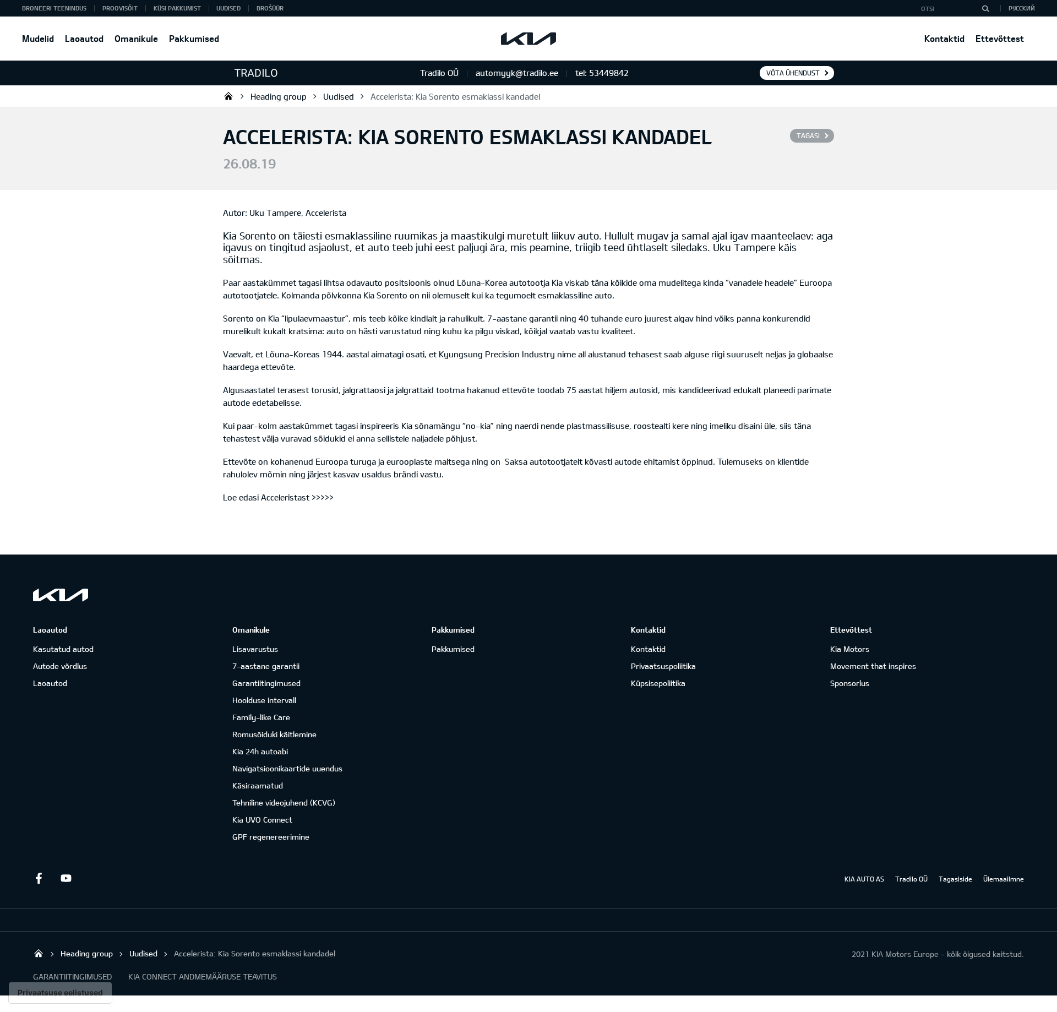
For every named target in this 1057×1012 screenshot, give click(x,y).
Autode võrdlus (60, 666)
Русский (1022, 8)
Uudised (228, 8)
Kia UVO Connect (262, 819)
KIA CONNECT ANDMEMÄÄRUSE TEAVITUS (202, 976)
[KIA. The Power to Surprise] (60, 595)
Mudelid (38, 38)
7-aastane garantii (265, 666)
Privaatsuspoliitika (663, 666)
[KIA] (528, 39)
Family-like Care (261, 717)
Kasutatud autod (63, 649)
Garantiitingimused (266, 683)
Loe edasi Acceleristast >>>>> (278, 497)
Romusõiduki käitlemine (274, 734)
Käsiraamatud (257, 785)
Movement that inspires (873, 666)
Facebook (38, 878)
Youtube (66, 878)
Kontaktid (944, 38)
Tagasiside (955, 879)
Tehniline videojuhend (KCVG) (283, 802)
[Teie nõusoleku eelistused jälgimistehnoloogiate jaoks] (60, 992)
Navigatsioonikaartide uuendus (287, 768)
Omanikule (136, 38)
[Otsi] (985, 8)
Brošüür (270, 8)
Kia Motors (849, 649)
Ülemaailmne (1003, 879)
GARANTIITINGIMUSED (72, 976)
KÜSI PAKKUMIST (177, 8)
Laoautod (84, 38)
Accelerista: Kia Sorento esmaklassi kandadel (455, 96)
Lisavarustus (255, 649)
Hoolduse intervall (264, 700)
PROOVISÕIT (120, 8)
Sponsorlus (849, 683)
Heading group (278, 96)
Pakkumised (194, 38)
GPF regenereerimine (270, 836)
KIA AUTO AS (864, 879)
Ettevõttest (1000, 38)
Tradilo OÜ (228, 95)
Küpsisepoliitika (658, 683)
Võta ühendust (793, 73)
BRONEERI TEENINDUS (54, 8)
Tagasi (808, 135)
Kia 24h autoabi (260, 751)
